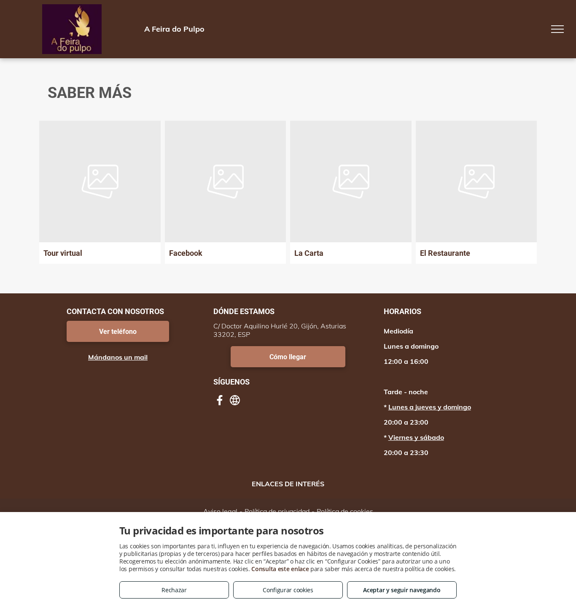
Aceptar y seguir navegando (401, 590)
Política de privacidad (277, 511)
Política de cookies (345, 511)
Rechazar (174, 590)
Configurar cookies (288, 590)
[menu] (557, 29)
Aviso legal (220, 511)
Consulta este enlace (280, 569)
